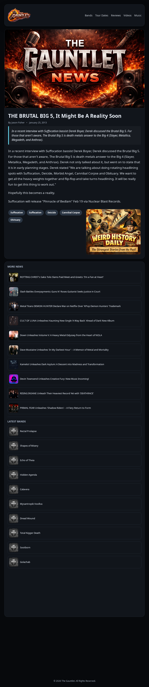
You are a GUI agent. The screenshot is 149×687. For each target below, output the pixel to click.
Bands (88, 15)
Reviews (116, 15)
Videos (128, 15)
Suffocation (17, 212)
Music (138, 15)
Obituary (15, 219)
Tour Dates (101, 15)
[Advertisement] (74, 644)
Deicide (52, 212)
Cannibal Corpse (71, 212)
